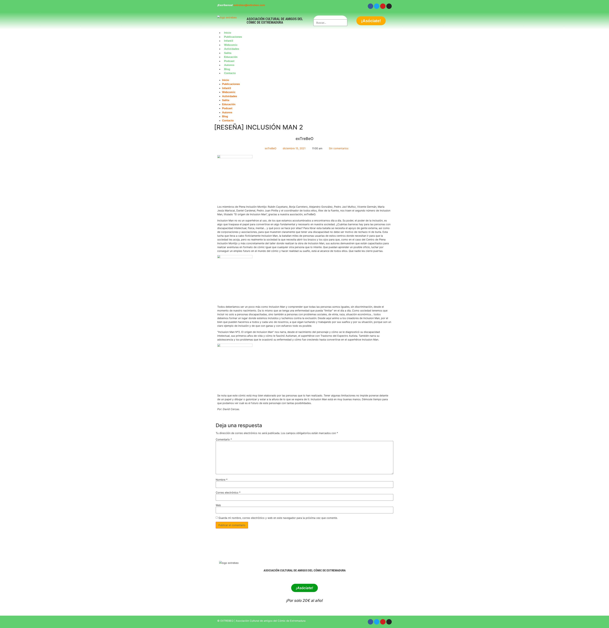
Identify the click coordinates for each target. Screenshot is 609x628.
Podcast (229, 61)
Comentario (224, 439)
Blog (227, 69)
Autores (229, 65)
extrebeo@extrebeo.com (249, 5)
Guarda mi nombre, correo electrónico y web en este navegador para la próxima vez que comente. (278, 518)
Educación (230, 56)
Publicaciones (233, 36)
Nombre (221, 479)
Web (218, 505)
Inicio (227, 32)
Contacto (230, 73)
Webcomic (230, 44)
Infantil (228, 40)
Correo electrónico (228, 492)
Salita (227, 53)
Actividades (231, 48)
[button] (304, 77)
